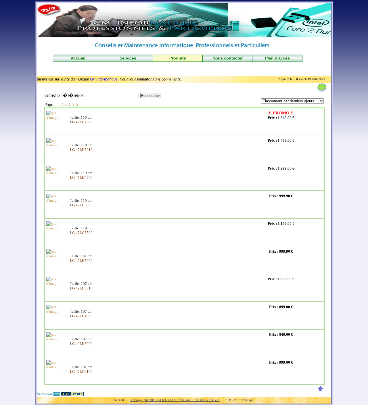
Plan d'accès (277, 58)
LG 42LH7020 (81, 260)
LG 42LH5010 (81, 288)
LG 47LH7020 (81, 122)
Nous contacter (227, 58)
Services (128, 58)
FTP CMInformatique (239, 400)
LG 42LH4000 (81, 316)
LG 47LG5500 (81, 233)
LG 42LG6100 (81, 371)
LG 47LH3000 (81, 205)
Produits (177, 58)
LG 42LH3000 (81, 343)
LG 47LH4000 (81, 177)
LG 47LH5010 (81, 149)
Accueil (78, 58)
